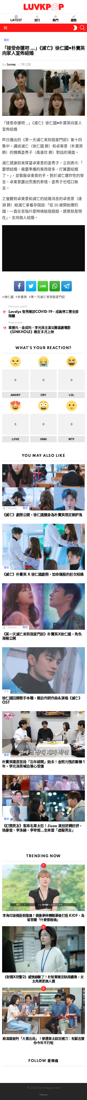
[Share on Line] (43, 286)
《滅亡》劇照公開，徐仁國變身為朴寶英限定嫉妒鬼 (42, 515)
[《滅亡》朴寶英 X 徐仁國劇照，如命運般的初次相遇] (43, 547)
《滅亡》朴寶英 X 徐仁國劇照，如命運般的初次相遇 (42, 575)
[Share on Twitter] (31, 286)
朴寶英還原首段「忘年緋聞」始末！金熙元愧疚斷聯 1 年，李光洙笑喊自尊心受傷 (43, 764)
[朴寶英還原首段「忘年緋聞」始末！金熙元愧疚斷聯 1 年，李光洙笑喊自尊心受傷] (43, 734)
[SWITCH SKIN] (75, 28)
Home (43, 1094)
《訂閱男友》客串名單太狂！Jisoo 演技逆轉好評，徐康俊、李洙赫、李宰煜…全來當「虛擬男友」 (42, 828)
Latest (16, 20)
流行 (37, 20)
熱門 (55, 20)
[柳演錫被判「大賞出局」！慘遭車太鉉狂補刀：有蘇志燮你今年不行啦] (43, 1011)
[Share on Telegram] (66, 286)
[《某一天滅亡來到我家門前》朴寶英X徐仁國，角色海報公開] (43, 606)
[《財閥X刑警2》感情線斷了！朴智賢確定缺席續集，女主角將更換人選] (43, 949)
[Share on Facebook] (19, 286)
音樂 (6, 691)
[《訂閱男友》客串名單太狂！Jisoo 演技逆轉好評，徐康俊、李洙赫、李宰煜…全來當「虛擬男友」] (43, 798)
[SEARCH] (82, 28)
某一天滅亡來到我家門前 (48, 297)
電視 (25, 508)
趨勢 (74, 20)
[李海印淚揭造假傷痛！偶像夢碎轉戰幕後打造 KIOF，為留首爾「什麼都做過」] (43, 888)
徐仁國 (9, 297)
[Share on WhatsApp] (54, 286)
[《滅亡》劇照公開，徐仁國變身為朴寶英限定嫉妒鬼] (43, 487)
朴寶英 (22, 297)
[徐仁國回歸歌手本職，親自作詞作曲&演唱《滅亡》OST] (43, 670)
